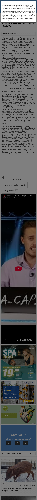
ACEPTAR (16, 20)
